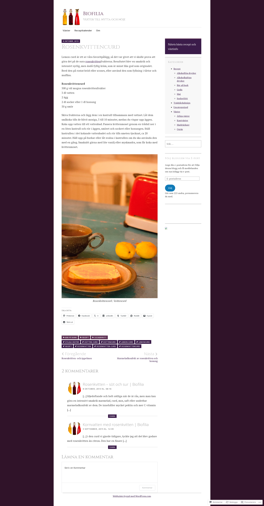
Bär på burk (71, 337)
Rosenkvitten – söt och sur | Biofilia (113, 384)
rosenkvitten (93, 61)
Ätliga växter (183, 116)
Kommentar (147, 487)
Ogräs (180, 129)
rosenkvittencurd (131, 346)
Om (98, 30)
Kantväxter (182, 120)
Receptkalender (83, 30)
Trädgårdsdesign (182, 102)
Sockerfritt (100, 337)
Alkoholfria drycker (186, 73)
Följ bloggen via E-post (182, 158)
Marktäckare (183, 124)
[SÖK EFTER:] (183, 143)
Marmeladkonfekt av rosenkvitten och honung (137, 356)
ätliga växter (72, 342)
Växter (66, 30)
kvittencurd (109, 342)
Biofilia (93, 13)
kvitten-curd (91, 342)
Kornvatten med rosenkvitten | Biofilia (116, 424)
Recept (85, 337)
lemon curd (127, 342)
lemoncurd (144, 342)
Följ (170, 188)
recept (68, 346)
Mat (179, 94)
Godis (179, 89)
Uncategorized (181, 107)
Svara (112, 416)
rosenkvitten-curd (106, 346)
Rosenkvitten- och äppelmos (77, 355)
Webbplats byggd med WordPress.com (132, 496)
